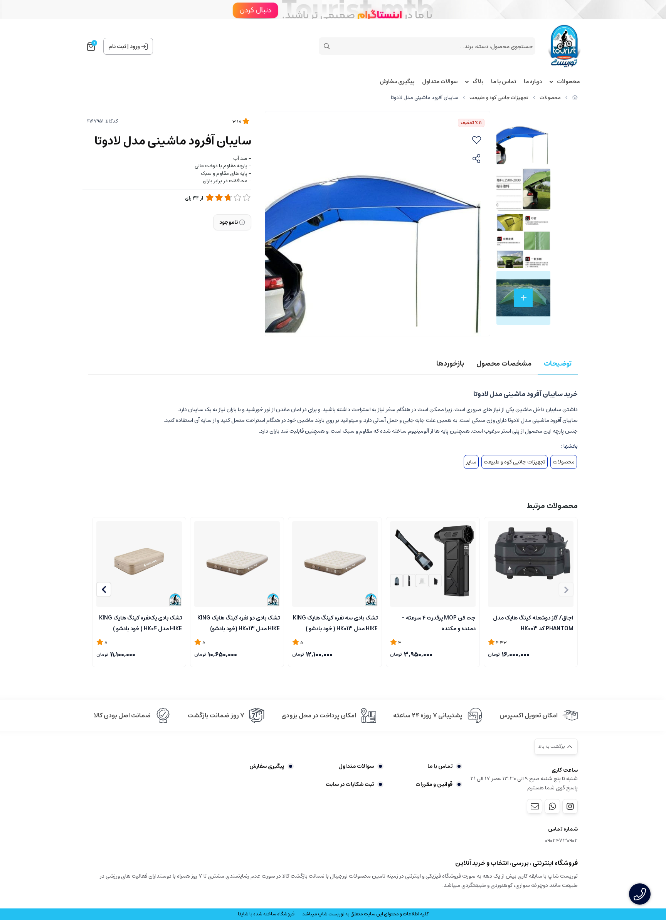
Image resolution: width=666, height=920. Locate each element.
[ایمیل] (534, 806)
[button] (103, 589)
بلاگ (478, 82)
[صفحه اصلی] (575, 97)
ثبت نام (117, 46)
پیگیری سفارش (397, 82)
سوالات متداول (439, 82)
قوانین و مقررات (433, 784)
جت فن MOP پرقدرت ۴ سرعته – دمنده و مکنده (439, 622)
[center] (327, 46)
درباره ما (533, 82)
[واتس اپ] (552, 806)
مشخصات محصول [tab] (503, 364)
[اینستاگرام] (570, 806)
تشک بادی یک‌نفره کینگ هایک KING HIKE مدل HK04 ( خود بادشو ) (140, 622)
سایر (471, 462)
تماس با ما (503, 82)
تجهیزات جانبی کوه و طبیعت (498, 97)
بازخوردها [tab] (450, 364)
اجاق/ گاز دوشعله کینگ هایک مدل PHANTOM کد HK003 (533, 622)
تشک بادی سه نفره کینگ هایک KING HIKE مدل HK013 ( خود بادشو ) (335, 622)
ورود (135, 46)
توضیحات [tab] (558, 364)
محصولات (568, 82)
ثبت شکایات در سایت (350, 784)
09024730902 (561, 841)
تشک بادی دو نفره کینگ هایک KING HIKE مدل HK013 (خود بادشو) (238, 622)
